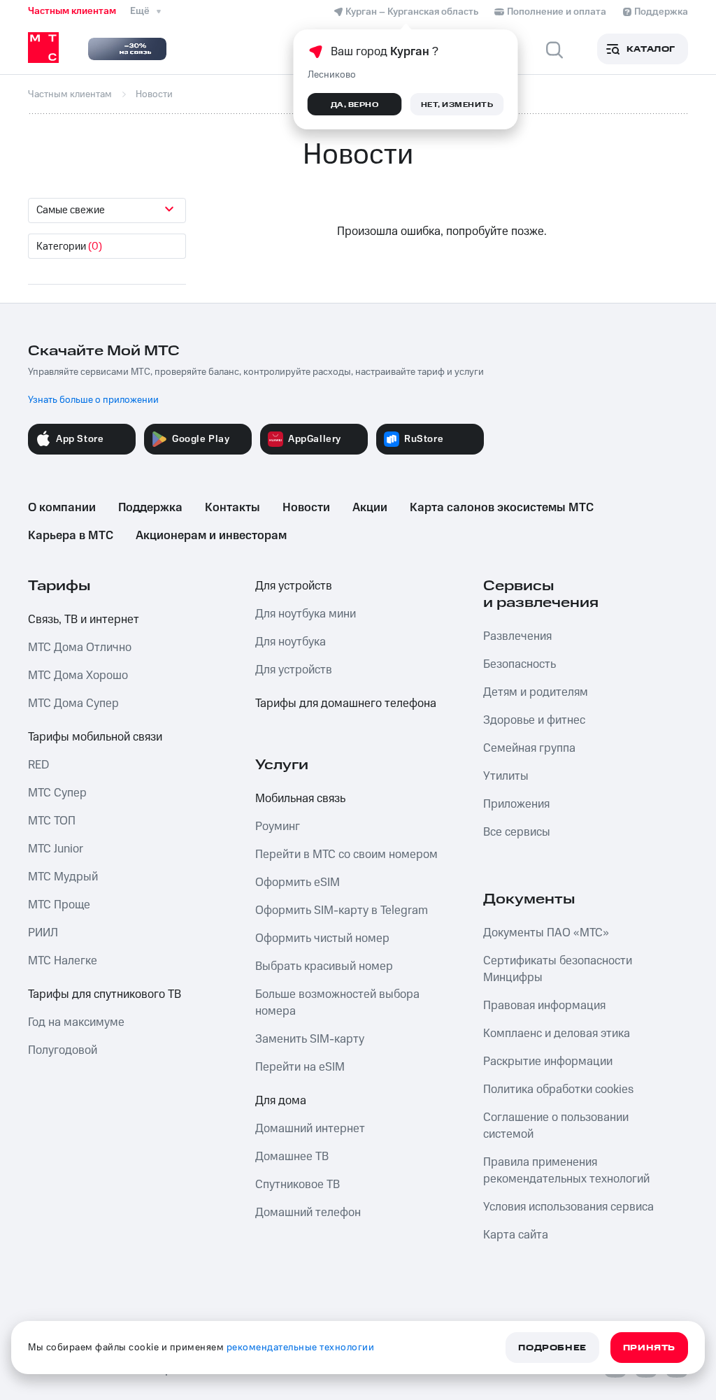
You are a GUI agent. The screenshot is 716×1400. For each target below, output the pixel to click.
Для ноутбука (290, 642)
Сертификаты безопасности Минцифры (557, 969)
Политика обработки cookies (558, 1089)
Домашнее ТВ (292, 1156)
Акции (369, 507)
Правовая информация (544, 1005)
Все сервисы (516, 832)
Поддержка (150, 507)
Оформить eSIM (297, 882)
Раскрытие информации (548, 1061)
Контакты (232, 507)
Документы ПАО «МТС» (546, 932)
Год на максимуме (76, 1022)
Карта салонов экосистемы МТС (502, 507)
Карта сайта (515, 1235)
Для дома (280, 1100)
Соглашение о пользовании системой (556, 1126)
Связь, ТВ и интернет (83, 619)
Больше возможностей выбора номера (337, 1003)
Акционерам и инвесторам (211, 535)
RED (38, 765)
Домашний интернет (310, 1128)
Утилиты (506, 776)
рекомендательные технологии (301, 1348)
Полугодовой (62, 1050)
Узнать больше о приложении (93, 400)
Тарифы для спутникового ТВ (104, 994)
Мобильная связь (300, 798)
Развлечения (517, 636)
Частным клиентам (72, 11)
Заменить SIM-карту (309, 1039)
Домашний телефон (308, 1212)
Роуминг (277, 826)
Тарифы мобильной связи (95, 737)
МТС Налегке (62, 960)
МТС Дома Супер (73, 703)
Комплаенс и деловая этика (556, 1033)
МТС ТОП (52, 821)
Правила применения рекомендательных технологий (566, 1170)
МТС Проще (59, 905)
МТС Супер (57, 793)
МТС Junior (55, 849)
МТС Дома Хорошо (78, 675)
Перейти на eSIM (300, 1067)
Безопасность (519, 664)
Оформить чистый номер (322, 938)
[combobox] (107, 210)
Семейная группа (529, 748)
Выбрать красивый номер (324, 966)
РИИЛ (43, 932)
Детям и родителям (535, 692)
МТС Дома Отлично (79, 647)
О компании (62, 507)
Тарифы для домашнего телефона (345, 703)
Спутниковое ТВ (297, 1184)
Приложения (516, 804)
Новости (306, 507)
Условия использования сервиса (568, 1207)
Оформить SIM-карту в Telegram (341, 910)
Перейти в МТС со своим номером (346, 854)
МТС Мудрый (63, 877)
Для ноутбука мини (305, 614)
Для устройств (293, 586)
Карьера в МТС (70, 535)
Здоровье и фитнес (534, 720)
